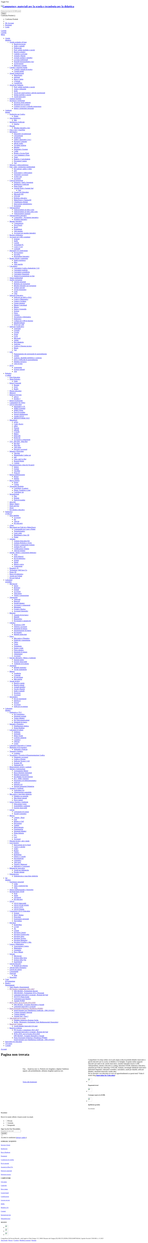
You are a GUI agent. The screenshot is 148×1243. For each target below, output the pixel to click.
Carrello (3, 33)
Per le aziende (5, 1163)
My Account (9, 23)
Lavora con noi (5, 1200)
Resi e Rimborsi (5, 1152)
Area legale (4, 1240)
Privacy (10, 1240)
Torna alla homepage (30, 1082)
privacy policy (21, 1137)
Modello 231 (5, 1207)
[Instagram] (6, 1231)
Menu (3, 35)
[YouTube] (6, 1235)
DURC (3, 1204)
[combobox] (11, 11)
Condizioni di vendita (7, 1160)
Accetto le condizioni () (14, 1137)
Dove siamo (4, 1189)
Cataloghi (4, 1185)
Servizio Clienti (5, 1145)
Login (7, 27)
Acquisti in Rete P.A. (7, 1167)
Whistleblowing (5, 1218)
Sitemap (34, 1240)
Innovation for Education (105, 1075)
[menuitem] (10, 980)
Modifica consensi (25, 1240)
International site (6, 1215)
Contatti (3, 1211)
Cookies (16, 1240)
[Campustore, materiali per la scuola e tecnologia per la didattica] (74, 6)
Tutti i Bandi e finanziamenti (19, 987)
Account (4, 1049)
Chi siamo (4, 1182)
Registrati (8, 25)
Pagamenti (4, 1156)
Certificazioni (5, 1196)
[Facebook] (6, 1227)
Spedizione (4, 1148)
